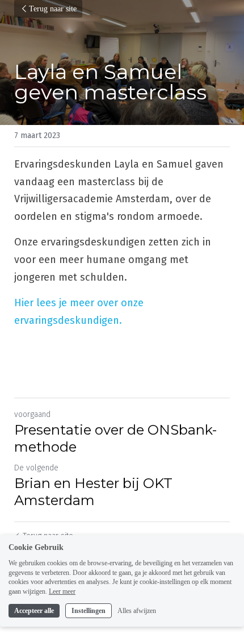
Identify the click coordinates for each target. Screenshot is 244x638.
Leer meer (62, 591)
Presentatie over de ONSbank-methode (115, 438)
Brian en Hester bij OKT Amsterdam (93, 491)
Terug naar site (53, 9)
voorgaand (32, 414)
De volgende (36, 468)
